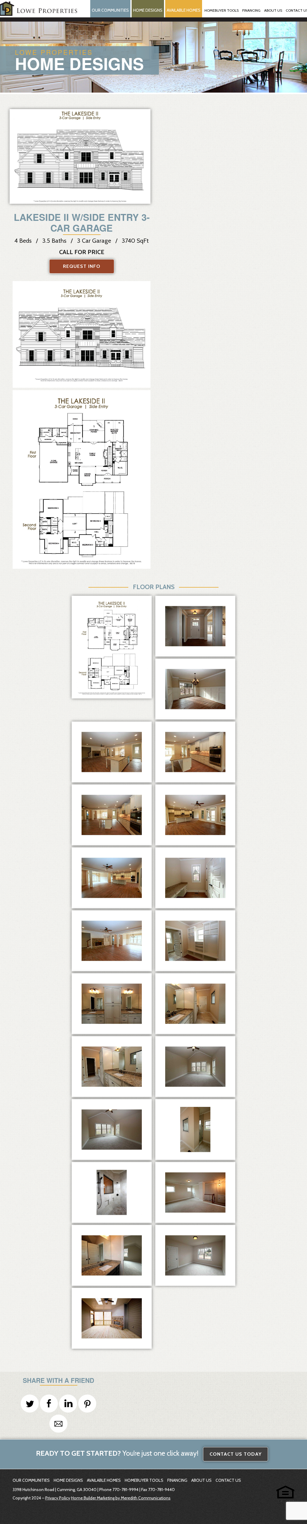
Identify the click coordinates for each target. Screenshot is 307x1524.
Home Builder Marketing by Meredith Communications (121, 1498)
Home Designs (147, 10)
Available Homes (184, 10)
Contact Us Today (236, 1454)
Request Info (81, 266)
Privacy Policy (57, 1498)
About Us (201, 1480)
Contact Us (228, 1480)
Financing (177, 1480)
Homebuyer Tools (144, 1480)
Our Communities (110, 10)
